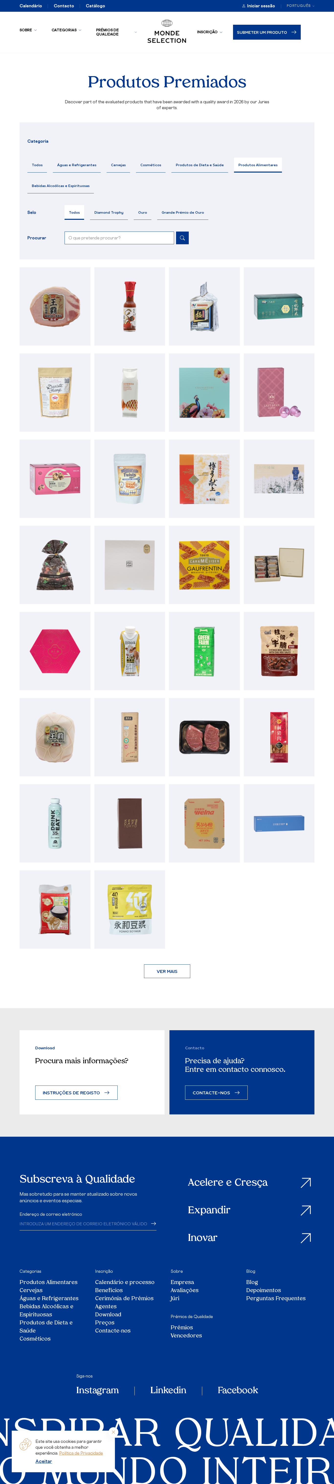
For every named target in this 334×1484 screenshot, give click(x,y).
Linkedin (168, 1391)
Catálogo (95, 6)
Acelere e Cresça (228, 1183)
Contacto (64, 6)
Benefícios (109, 1291)
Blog (250, 1271)
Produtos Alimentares (258, 165)
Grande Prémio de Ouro (183, 212)
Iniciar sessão (261, 6)
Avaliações (185, 1291)
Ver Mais (167, 971)
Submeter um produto (262, 32)
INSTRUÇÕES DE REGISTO (71, 1092)
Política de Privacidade (81, 1453)
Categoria (37, 141)
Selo (31, 212)
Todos (37, 165)
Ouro (142, 212)
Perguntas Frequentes (276, 1299)
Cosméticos (150, 165)
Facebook (238, 1391)
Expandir (209, 1211)
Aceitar (43, 1461)
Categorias (64, 30)
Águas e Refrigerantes (76, 165)
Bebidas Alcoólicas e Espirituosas (60, 185)
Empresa (182, 1283)
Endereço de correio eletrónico (51, 1214)
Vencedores (186, 1336)
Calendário (31, 6)
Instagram (97, 1391)
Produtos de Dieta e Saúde (200, 165)
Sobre (26, 30)
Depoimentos (263, 1291)
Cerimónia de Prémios (124, 1299)
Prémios (182, 1328)
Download (108, 1315)
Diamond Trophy (108, 212)
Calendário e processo (125, 1283)
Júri (175, 1299)
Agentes (106, 1307)
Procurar (36, 237)
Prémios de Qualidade (107, 32)
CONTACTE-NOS (211, 1092)
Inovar (203, 1238)
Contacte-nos (113, 1331)
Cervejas (118, 165)
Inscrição (207, 32)
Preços (104, 1323)
